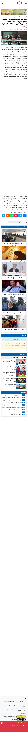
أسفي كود (25, 26)
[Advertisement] (14, 137)
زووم (15, 16)
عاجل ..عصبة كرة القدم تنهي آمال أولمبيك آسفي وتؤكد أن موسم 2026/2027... (9, 361)
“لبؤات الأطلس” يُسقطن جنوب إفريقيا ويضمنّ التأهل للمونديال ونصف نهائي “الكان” (9, 374)
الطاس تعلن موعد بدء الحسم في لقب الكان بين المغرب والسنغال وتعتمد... (9, 380)
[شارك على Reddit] (7, 215)
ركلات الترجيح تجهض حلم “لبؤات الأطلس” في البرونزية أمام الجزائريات (9, 368)
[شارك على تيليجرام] (3, 215)
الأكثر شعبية (15, 357)
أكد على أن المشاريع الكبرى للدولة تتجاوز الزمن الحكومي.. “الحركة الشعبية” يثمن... (10, 718)
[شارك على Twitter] (20, 215)
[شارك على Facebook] (24, 215)
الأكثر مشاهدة (22, 357)
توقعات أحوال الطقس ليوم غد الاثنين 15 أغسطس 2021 (14, 261)
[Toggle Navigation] (26, 4)
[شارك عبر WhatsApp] (12, 215)
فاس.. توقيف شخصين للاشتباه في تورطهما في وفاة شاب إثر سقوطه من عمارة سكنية (14, 726)
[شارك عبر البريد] (16, 215)
